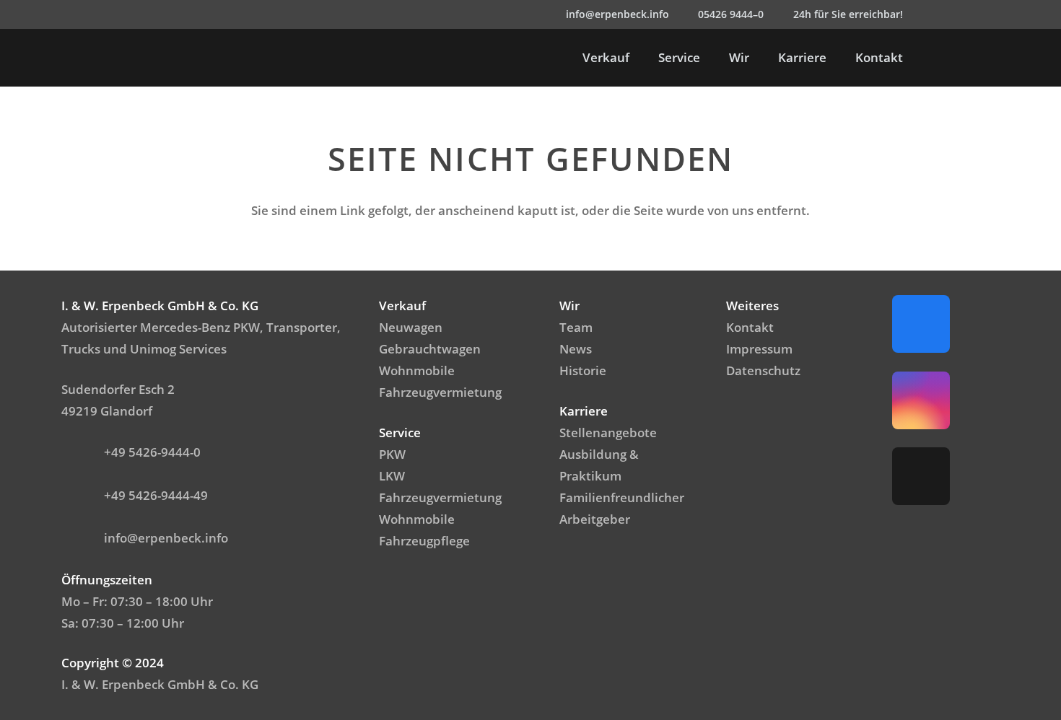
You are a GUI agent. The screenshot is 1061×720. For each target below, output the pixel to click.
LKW (392, 475)
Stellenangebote (608, 432)
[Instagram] (963, 14)
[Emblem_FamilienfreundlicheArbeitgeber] (985, 57)
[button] (931, 57)
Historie (582, 370)
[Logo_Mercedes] (73, 58)
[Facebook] (934, 14)
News (575, 349)
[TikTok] (992, 14)
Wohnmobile (417, 370)
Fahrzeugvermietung (440, 392)
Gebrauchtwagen (430, 349)
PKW (392, 454)
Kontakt (750, 327)
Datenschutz (763, 370)
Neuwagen (410, 327)
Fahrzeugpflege (424, 540)
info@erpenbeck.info (166, 538)
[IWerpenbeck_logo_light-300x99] (131, 58)
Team (576, 327)
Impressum (759, 349)
